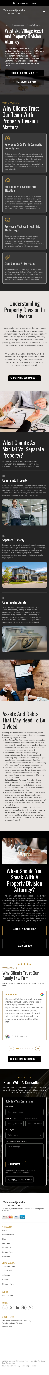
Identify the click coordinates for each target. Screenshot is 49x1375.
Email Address (10, 1118)
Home (7, 25)
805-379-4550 (8, 1296)
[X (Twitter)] (11, 1307)
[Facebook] (5, 1307)
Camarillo (6, 1279)
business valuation (12, 800)
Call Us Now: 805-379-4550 (26, 3)
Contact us (6, 1248)
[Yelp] (30, 1307)
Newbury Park (8, 1284)
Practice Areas (18, 25)
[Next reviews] (37, 1048)
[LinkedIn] (17, 1307)
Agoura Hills (7, 1271)
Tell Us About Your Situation (16, 1141)
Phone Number (31, 1118)
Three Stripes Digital (28, 1366)
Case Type (9, 1130)
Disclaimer (6, 1257)
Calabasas (6, 1275)
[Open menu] (44, 10)
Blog (4, 1239)
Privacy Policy (7, 1252)
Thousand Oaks (8, 1266)
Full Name (9, 1107)
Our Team (6, 1243)
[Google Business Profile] (24, 1307)
